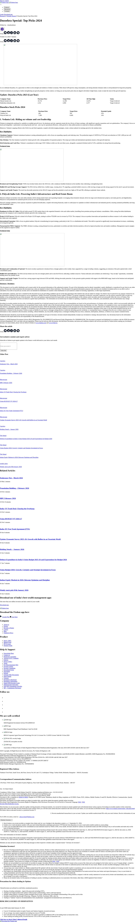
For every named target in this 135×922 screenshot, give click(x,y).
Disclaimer (7, 671)
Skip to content (4, 1)
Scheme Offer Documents (11, 675)
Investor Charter (8, 666)
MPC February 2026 (8, 498)
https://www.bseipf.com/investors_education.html (120, 808)
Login (1, 14)
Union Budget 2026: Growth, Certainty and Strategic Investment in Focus (28, 570)
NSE (83, 802)
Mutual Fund (7, 642)
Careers (6, 629)
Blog (5, 631)
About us (6, 624)
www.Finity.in (53, 323)
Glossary (6, 678)
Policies (6, 660)
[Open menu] (0, 4)
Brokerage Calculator (10, 656)
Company (6, 11)
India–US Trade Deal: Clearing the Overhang (17, 509)
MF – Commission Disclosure (12, 688)
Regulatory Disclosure (10, 680)
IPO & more (7, 644)
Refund (6, 673)
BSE (79, 802)
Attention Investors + (6, 820)
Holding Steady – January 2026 (12, 549)
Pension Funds (8, 645)
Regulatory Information (10, 681)
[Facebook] (5, 701)
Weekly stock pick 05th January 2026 (14, 590)
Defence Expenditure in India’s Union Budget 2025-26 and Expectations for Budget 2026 (33, 560)
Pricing (6, 626)
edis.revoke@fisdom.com (26, 817)
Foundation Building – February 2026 (14, 488)
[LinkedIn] (5, 705)
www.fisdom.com (41, 323)
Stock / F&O (7, 640)
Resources (7, 9)
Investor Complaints (9, 668)
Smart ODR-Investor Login (12, 683)
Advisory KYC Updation (11, 658)
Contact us (7, 655)
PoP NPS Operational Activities (13, 686)
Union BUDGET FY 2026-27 (11, 519)
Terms (5, 663)
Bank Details (7, 676)
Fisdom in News (8, 633)
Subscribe (3, 350)
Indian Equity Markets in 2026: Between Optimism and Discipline (25, 580)
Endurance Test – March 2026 (11, 478)
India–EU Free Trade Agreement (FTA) (15, 529)
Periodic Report (11, 16)
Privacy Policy (8, 661)
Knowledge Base (9, 653)
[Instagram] (5, 712)
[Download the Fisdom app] (8, 921)
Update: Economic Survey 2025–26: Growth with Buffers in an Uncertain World (30, 539)
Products (6, 7)
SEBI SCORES (23, 797)
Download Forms (9, 670)
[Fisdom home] (9, 2)
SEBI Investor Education (11, 684)
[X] (5, 697)
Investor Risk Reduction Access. (9, 804)
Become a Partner (9, 628)
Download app (8, 14)
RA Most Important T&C (11, 665)
